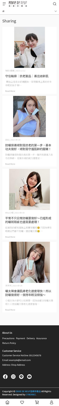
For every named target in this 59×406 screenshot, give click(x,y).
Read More (10, 91)
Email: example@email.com (16, 360)
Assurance (41, 338)
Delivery (31, 338)
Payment (20, 338)
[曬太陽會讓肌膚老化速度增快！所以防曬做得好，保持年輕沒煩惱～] (29, 262)
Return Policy (9, 342)
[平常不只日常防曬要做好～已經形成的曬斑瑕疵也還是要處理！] (29, 189)
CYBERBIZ (31, 394)
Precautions (8, 338)
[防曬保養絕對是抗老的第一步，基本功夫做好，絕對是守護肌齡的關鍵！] (29, 116)
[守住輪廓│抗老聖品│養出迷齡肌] (29, 47)
